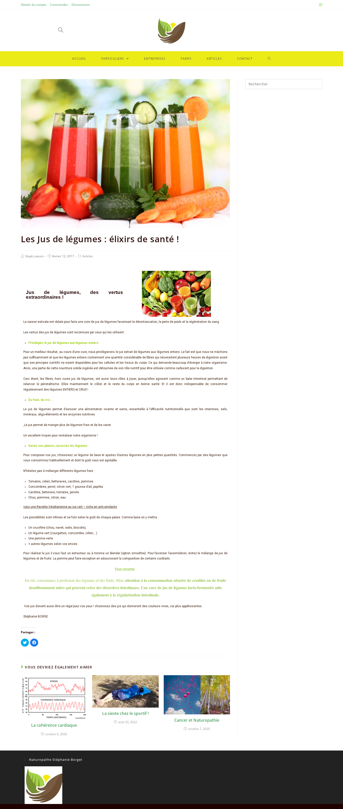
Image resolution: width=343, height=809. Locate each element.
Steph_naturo (34, 256)
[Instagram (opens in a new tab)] (320, 4)
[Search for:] (283, 84)
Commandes (59, 5)
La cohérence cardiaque (54, 725)
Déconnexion (81, 5)
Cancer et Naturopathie (196, 720)
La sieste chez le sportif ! (125, 713)
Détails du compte (33, 5)
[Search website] (269, 58)
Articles (87, 256)
